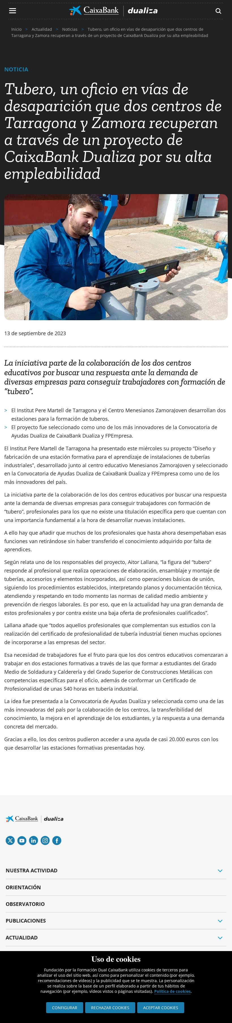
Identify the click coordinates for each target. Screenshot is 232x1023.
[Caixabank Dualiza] (113, 11)
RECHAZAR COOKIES (110, 1007)
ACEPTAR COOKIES (160, 1007)
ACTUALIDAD (22, 937)
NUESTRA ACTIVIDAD (31, 870)
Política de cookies (172, 991)
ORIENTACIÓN (23, 887)
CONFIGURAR (64, 1007)
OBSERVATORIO (25, 904)
